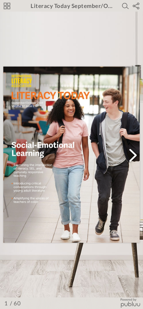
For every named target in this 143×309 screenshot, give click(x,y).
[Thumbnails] (7, 6)
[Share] (136, 6)
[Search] (125, 6)
